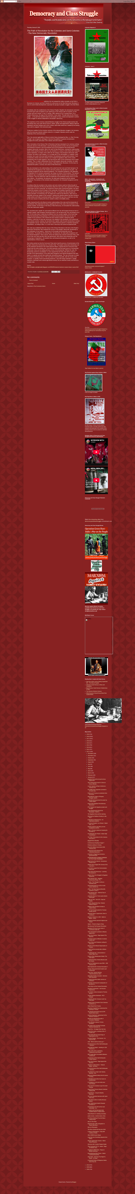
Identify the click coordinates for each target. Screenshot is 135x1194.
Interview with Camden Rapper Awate (97, 1144)
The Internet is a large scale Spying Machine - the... (96, 1072)
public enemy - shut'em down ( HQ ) (96, 1116)
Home (53, 283)
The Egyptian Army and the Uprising (97, 814)
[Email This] (52, 272)
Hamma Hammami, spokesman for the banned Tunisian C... (97, 1016)
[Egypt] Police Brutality (93, 840)
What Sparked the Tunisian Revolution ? (98, 966)
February (90, 775)
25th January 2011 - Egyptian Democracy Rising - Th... (95, 879)
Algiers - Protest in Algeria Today (96, 924)
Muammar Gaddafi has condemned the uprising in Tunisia (97, 1009)
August (90, 762)
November (90, 755)
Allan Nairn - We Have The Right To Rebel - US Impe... (96, 1157)
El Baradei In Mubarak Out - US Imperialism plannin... (95, 820)
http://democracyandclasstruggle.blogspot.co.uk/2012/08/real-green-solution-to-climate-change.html (96, 237)
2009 (88, 1167)
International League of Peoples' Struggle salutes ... (96, 797)
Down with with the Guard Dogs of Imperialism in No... (96, 1035)
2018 (88, 736)
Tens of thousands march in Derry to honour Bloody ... (97, 783)
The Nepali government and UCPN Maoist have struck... (96, 1012)
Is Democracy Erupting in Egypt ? (96, 843)
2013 (88, 747)
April (89, 770)
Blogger (74, 1182)
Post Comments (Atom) (39, 286)
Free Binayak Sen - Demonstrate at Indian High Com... (96, 953)
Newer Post (30, 283)
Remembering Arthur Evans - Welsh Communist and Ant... (97, 1154)
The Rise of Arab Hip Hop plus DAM (97, 1129)
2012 (88, 749)
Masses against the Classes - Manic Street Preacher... (97, 1141)
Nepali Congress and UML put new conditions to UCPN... (96, 827)
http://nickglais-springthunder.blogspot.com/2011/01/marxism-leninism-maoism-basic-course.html (53, 267)
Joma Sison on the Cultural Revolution (97, 986)
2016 (88, 740)
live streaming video (94, 519)
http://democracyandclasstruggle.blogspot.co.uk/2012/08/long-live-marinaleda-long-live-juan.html (96, 330)
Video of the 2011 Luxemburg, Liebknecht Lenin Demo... (95, 1051)
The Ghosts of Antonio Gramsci (94, 691)
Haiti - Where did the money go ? (96, 1041)
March (89, 773)
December (90, 753)
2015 (88, 743)
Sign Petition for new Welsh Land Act (94, 368)
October (90, 757)
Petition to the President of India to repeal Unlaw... (96, 907)
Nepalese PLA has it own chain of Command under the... (96, 929)
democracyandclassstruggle (93, 521)
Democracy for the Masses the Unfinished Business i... (95, 851)
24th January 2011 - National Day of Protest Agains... (97, 893)
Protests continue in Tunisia (94, 845)
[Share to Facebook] (57, 272)
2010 (88, 1165)
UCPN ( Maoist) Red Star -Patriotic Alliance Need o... (96, 903)
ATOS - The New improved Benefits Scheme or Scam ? (96, 889)
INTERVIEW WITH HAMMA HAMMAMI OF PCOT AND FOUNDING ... (97, 858)
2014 (88, 745)
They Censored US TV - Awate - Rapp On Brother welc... (97, 1147)
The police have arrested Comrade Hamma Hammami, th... (96, 1026)
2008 (88, 1169)
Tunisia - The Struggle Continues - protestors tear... (96, 882)
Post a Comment (33, 280)
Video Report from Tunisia (94, 1006)
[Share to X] (56, 272)
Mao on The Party (92, 1121)
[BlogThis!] (54, 272)
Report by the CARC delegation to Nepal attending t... (96, 1124)
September (91, 760)
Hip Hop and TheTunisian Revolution (97, 926)
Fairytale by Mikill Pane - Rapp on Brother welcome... (96, 1150)
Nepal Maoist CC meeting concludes (97, 1113)
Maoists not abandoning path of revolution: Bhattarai (95, 1019)
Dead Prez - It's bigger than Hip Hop (97, 1029)
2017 (88, 738)
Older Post (76, 283)
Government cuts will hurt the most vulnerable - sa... (96, 1107)
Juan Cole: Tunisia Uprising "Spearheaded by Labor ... (95, 973)
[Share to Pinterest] (59, 272)
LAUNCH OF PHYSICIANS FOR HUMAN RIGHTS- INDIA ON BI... (96, 1111)
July (89, 764)
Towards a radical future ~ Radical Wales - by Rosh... (96, 1065)
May (89, 768)
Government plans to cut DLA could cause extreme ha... (96, 886)
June (89, 766)
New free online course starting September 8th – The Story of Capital (97, 682)
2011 (88, 751)
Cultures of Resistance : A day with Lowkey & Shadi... (96, 1132)
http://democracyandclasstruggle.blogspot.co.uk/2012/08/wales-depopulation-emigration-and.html (96, 205)
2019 (88, 734)
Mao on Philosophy (92, 1127)
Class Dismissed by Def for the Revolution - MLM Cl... (95, 811)
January (90, 777)
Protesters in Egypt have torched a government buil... (96, 855)
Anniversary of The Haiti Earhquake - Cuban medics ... (97, 1058)
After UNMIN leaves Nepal (94, 1135)
